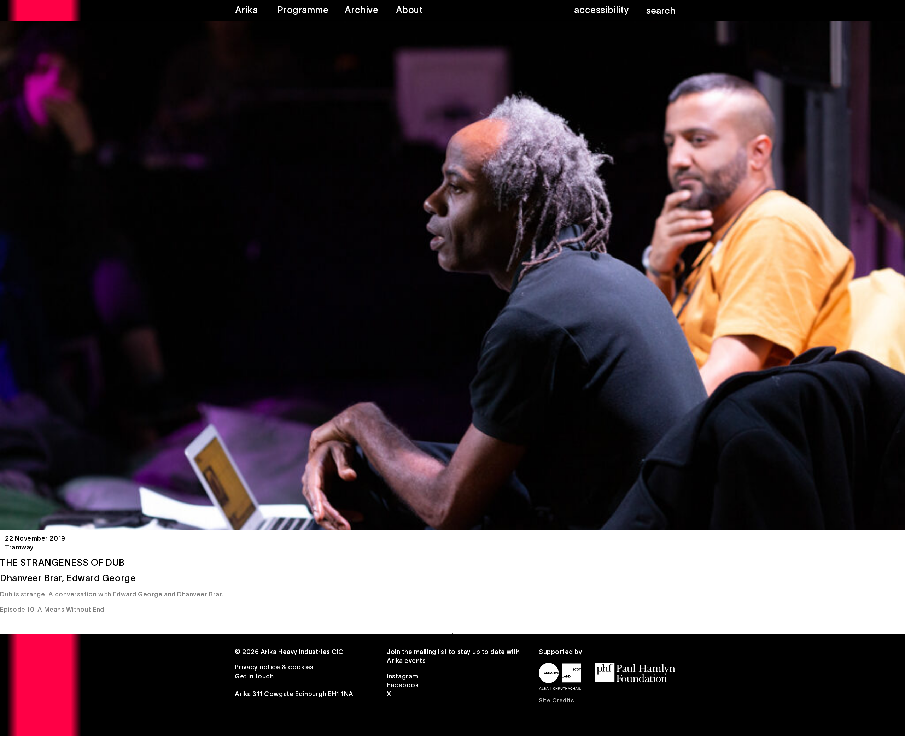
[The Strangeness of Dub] (452, 275)
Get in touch (254, 676)
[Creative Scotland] (560, 676)
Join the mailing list (417, 651)
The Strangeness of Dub (62, 562)
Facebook (403, 685)
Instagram (402, 676)
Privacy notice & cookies (274, 667)
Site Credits (556, 700)
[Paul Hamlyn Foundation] (635, 672)
